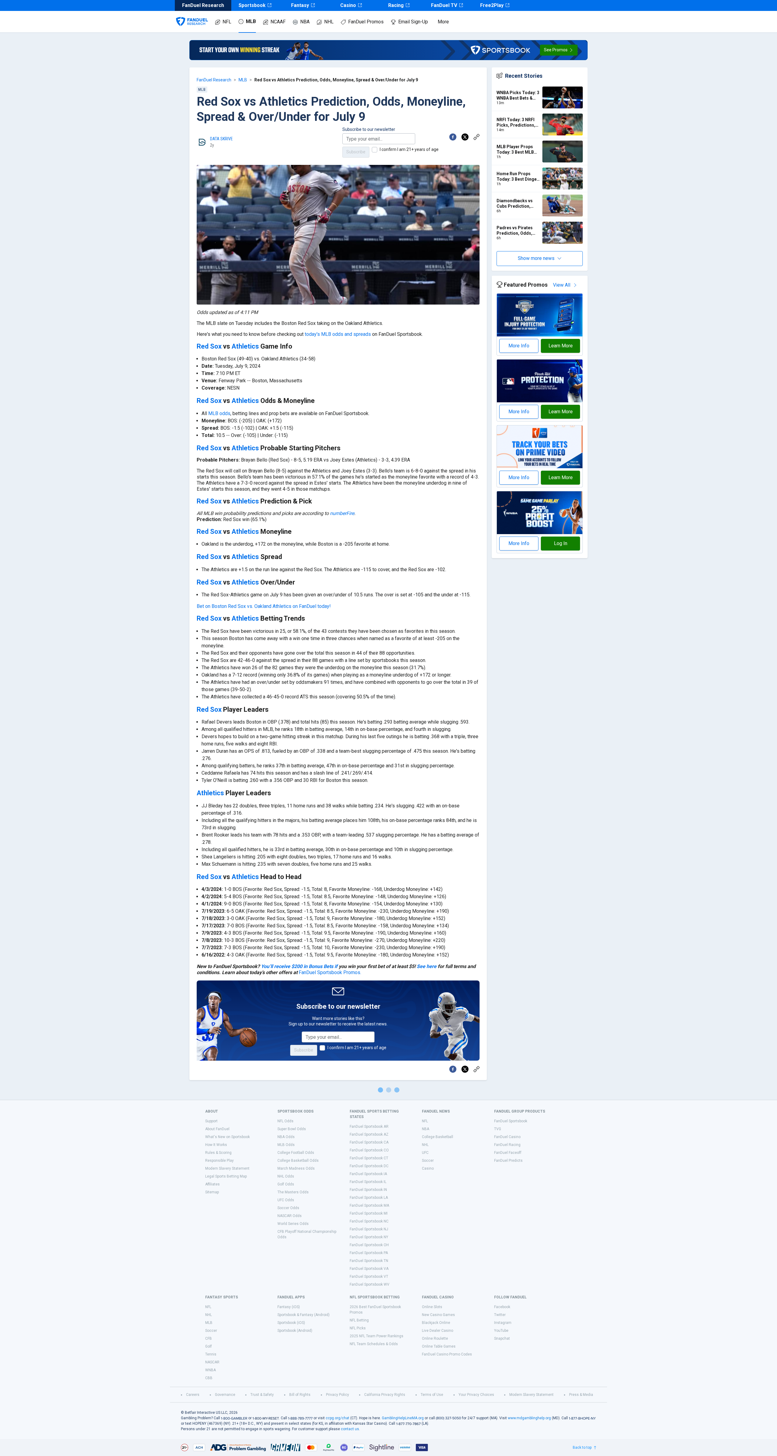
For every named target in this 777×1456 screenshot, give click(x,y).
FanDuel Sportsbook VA (369, 1269)
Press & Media (581, 1395)
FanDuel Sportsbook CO (369, 1150)
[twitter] (465, 137)
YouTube (501, 1330)
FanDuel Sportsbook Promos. (330, 972)
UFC (425, 1153)
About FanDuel (217, 1129)
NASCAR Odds (289, 1216)
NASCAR (212, 1362)
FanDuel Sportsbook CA (369, 1142)
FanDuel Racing (507, 1145)
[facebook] (452, 137)
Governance (225, 1395)
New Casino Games (438, 1315)
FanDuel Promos (366, 22)
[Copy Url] (476, 137)
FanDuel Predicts (508, 1160)
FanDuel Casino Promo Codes (447, 1354)
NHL (329, 22)
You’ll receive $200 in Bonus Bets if (299, 966)
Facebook (502, 1307)
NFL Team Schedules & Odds (374, 1344)
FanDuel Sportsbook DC (369, 1166)
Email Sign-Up (413, 22)
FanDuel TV (444, 5)
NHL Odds (285, 1176)
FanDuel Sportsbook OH (369, 1245)
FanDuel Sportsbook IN (368, 1190)
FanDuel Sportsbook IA (368, 1174)
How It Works (216, 1145)
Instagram (502, 1323)
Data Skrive (221, 138)
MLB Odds (286, 1145)
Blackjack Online (436, 1323)
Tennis (210, 1354)
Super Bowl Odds (291, 1129)
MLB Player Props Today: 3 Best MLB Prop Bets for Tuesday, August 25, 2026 (517, 149)
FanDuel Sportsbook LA (369, 1197)
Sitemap (212, 1192)
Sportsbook (252, 5)
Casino (348, 5)
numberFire (342, 513)
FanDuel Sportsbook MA (369, 1205)
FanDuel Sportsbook (510, 1121)
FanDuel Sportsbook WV (369, 1284)
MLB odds (219, 413)
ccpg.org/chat (337, 1418)
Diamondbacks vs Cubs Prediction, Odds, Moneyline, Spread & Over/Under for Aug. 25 (518, 203)
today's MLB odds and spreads (338, 334)
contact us (350, 1429)
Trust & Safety (262, 1395)
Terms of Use (432, 1395)
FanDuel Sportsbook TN (369, 1261)
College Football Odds (295, 1153)
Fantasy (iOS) (288, 1307)
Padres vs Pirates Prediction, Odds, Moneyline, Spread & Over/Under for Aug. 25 (517, 230)
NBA (305, 22)
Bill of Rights (299, 1395)
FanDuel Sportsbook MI (369, 1213)
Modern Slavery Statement (227, 1168)
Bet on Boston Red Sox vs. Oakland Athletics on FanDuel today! (264, 606)
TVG (497, 1129)
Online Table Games (439, 1346)
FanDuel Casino (507, 1137)
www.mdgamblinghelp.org (529, 1418)
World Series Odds (293, 1224)
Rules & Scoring (218, 1153)
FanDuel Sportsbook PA (369, 1253)
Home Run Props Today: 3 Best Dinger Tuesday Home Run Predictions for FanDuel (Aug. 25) (517, 176)
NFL (226, 22)
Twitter (500, 1315)
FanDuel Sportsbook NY (369, 1237)
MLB (251, 21)
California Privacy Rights (384, 1395)
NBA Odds (286, 1137)
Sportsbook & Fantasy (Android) (303, 1315)
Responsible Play (219, 1160)
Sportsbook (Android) (294, 1330)
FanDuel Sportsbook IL (368, 1182)
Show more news (536, 258)
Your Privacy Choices (476, 1395)
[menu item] (192, 15)
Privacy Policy (337, 1395)
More (443, 22)
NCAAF (278, 22)
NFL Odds (285, 1121)
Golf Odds (285, 1184)
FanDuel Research (214, 79)
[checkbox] (374, 149)
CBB (208, 1378)
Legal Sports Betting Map (226, 1176)
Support (211, 1121)
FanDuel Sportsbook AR (369, 1126)
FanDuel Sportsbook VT (369, 1276)
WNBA (210, 1370)
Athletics (245, 346)
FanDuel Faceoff (507, 1153)
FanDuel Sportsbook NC (369, 1221)
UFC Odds (285, 1200)
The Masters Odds (293, 1192)
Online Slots (432, 1307)
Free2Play (492, 5)
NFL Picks (358, 1328)
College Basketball (437, 1137)
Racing (396, 5)
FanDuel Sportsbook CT (369, 1158)
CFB (208, 1338)
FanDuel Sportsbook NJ (369, 1229)
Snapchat (502, 1338)
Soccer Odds (288, 1208)
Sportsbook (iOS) (291, 1323)
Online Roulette (435, 1338)
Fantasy (300, 5)
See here (426, 966)
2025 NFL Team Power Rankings (376, 1336)
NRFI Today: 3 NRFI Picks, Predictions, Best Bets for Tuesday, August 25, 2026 (517, 122)
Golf (208, 1346)
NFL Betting (359, 1320)
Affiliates (212, 1184)
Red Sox (209, 346)
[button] (559, 50)
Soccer (428, 1160)
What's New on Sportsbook (227, 1137)
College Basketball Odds (298, 1160)
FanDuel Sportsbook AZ (369, 1134)
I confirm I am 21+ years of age (409, 149)
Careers (192, 1395)
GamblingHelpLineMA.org (403, 1418)
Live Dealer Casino (437, 1330)
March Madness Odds (296, 1168)
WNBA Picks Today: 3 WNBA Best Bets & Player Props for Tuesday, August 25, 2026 (518, 95)
